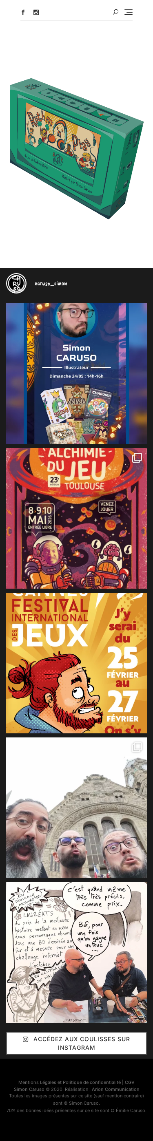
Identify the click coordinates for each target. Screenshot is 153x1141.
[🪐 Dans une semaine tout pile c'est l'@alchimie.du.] (76, 518)
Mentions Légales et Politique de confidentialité (69, 1082)
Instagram (36, 12)
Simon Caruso (29, 1089)
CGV (130, 1082)
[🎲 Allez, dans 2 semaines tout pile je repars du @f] (76, 663)
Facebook (23, 12)
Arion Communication (116, 1089)
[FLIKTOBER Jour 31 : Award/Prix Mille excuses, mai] (76, 952)
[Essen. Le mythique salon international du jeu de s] (76, 807)
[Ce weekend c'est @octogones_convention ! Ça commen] (76, 373)
